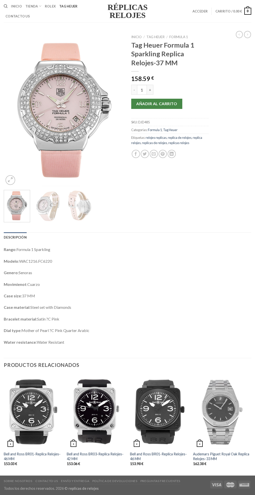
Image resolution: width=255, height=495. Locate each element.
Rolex (50, 6)
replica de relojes (179, 138)
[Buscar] (5, 6)
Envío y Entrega (75, 481)
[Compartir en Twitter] (145, 154)
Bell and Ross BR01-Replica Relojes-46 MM (32, 456)
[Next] (115, 109)
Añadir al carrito (156, 103)
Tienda (31, 6)
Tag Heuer (68, 6)
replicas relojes (178, 143)
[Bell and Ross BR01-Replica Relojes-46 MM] (33, 411)
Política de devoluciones (114, 481)
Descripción (15, 237)
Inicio (16, 6)
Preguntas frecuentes (160, 481)
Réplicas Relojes (128, 11)
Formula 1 (178, 37)
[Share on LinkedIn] (172, 154)
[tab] (15, 237)
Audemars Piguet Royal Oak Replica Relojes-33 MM (221, 456)
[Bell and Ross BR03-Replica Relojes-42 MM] (96, 411)
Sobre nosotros (18, 481)
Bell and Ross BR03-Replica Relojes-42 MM (95, 456)
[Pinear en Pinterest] (163, 154)
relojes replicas (156, 138)
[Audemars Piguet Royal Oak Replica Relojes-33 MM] (222, 411)
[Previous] (12, 109)
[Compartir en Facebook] (136, 154)
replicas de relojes (154, 143)
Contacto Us (17, 16)
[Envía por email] (154, 154)
